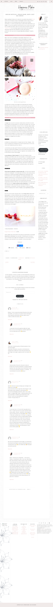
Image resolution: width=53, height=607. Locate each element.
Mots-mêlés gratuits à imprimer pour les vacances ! (43, 184)
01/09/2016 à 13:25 (17, 405)
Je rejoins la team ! (43, 150)
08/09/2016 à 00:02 (15, 342)
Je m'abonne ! (20, 296)
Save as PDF (21, 245)
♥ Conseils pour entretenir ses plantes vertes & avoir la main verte (15, 529)
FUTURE (33, 262)
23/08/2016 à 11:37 (17, 454)
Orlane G (14, 307)
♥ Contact (24, 526)
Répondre (10, 319)
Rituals (33, 19)
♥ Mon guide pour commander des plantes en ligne (15, 533)
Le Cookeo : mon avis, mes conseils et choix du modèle (43, 179)
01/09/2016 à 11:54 (15, 382)
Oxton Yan (14, 341)
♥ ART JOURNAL (15, 526)
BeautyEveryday (15, 381)
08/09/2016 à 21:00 (17, 361)
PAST (7, 262)
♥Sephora (32, 534)
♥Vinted (32, 537)
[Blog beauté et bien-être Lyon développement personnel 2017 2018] (1, 1)
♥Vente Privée (32, 532)
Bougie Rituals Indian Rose (10, 231)
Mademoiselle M (15, 437)
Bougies (19, 259)
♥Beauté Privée (32, 533)
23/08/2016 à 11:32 (15, 438)
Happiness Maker (26, 7)
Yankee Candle (8, 28)
